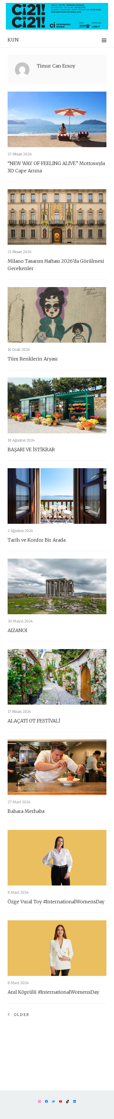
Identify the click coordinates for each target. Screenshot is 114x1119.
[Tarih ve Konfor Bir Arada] (57, 496)
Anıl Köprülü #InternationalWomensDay (53, 992)
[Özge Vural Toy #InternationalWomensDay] (57, 857)
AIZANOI (17, 630)
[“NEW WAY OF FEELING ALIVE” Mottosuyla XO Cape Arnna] (57, 119)
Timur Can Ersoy (56, 66)
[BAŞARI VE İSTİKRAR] (57, 405)
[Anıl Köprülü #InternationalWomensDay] (57, 948)
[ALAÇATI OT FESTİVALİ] (57, 677)
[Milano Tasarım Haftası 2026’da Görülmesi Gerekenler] (57, 217)
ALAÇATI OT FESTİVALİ (34, 721)
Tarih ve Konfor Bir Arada (36, 540)
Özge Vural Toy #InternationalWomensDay (56, 902)
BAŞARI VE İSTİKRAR (31, 449)
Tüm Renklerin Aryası (33, 359)
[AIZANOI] (57, 586)
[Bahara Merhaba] (57, 767)
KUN (13, 40)
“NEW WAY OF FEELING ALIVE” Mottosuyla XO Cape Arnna (56, 167)
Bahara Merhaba (26, 811)
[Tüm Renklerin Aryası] (57, 315)
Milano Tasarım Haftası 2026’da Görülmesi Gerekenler (56, 264)
